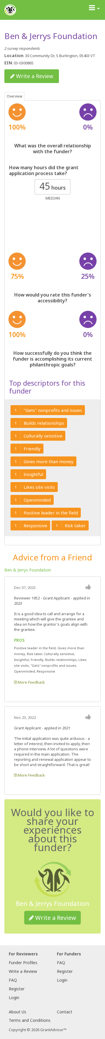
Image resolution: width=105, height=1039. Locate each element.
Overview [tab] (14, 96)
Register (16, 989)
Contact (64, 1012)
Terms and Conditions (29, 1020)
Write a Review (34, 76)
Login (14, 997)
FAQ (13, 980)
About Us (17, 1012)
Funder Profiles (23, 962)
